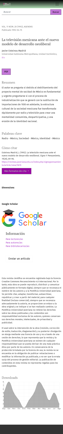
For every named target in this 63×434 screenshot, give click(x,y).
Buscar (56, 12)
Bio (3, 57)
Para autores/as (14, 242)
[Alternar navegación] (57, 4)
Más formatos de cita (15, 171)
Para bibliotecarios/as (17, 246)
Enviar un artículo (19, 258)
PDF (6, 71)
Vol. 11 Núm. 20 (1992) (12, 26)
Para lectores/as (14, 239)
